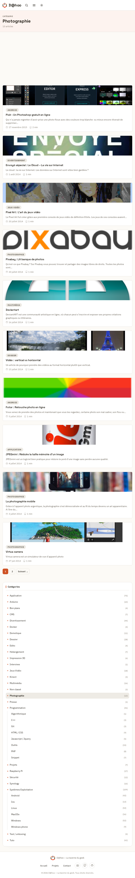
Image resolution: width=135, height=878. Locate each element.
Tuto (12, 840)
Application (16, 595)
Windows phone (19, 826)
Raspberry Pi (16, 771)
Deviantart (12, 310)
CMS (12, 614)
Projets (13, 764)
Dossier (14, 639)
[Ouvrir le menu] (34, 5)
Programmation (18, 707)
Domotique (15, 633)
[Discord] (92, 865)
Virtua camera (14, 551)
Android (15, 795)
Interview (15, 664)
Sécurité (14, 777)
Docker (13, 626)
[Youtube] (77, 865)
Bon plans (15, 608)
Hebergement (17, 651)
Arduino (14, 601)
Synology (14, 783)
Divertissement (18, 620)
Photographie (17, 695)
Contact (67, 865)
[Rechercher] (26, 5)
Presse (13, 701)
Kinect (13, 676)
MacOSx (15, 814)
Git (12, 726)
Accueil (43, 865)
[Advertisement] (67, 57)
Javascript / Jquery (21, 738)
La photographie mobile (20, 501)
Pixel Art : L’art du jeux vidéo (23, 212)
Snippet (15, 757)
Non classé (15, 689)
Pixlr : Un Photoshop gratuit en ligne (28, 115)
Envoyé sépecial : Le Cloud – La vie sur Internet (34, 165)
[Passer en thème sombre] (41, 5)
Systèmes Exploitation (21, 789)
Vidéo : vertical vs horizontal (23, 360)
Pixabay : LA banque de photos (25, 259)
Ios (13, 801)
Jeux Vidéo (15, 670)
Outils (14, 745)
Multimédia (15, 683)
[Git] (85, 865)
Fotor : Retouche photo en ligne (25, 407)
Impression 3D (17, 658)
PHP (13, 751)
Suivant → (23, 571)
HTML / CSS (17, 732)
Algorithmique (18, 713)
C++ (13, 720)
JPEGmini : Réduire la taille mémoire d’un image (35, 454)
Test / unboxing (18, 834)
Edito (12, 645)
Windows (16, 820)
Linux (14, 808)
